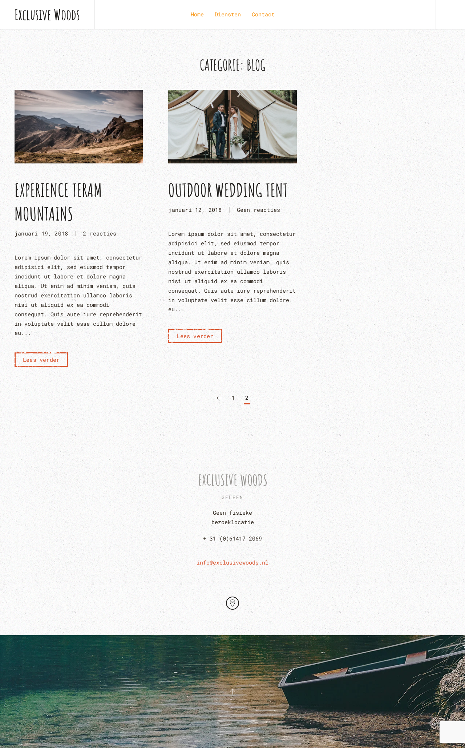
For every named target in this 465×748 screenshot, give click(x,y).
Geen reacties (258, 210)
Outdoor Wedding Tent (228, 189)
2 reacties (99, 234)
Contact (263, 14)
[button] (232, 691)
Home (197, 14)
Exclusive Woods (47, 14)
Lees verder (41, 359)
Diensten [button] (228, 14)
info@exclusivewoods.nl (232, 562)
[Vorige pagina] (219, 398)
